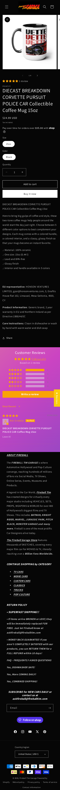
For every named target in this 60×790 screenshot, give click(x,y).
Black (9, 157)
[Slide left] (22, 75)
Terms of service (50, 782)
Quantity (6, 164)
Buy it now (30, 193)
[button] (6, 7)
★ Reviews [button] (56, 398)
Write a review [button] (30, 394)
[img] (10, 415)
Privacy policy (34, 782)
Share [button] (9, 337)
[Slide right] (37, 75)
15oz (8, 143)
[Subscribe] (49, 708)
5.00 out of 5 (39, 359)
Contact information (31, 787)
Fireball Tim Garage (28, 778)
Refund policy (18, 782)
